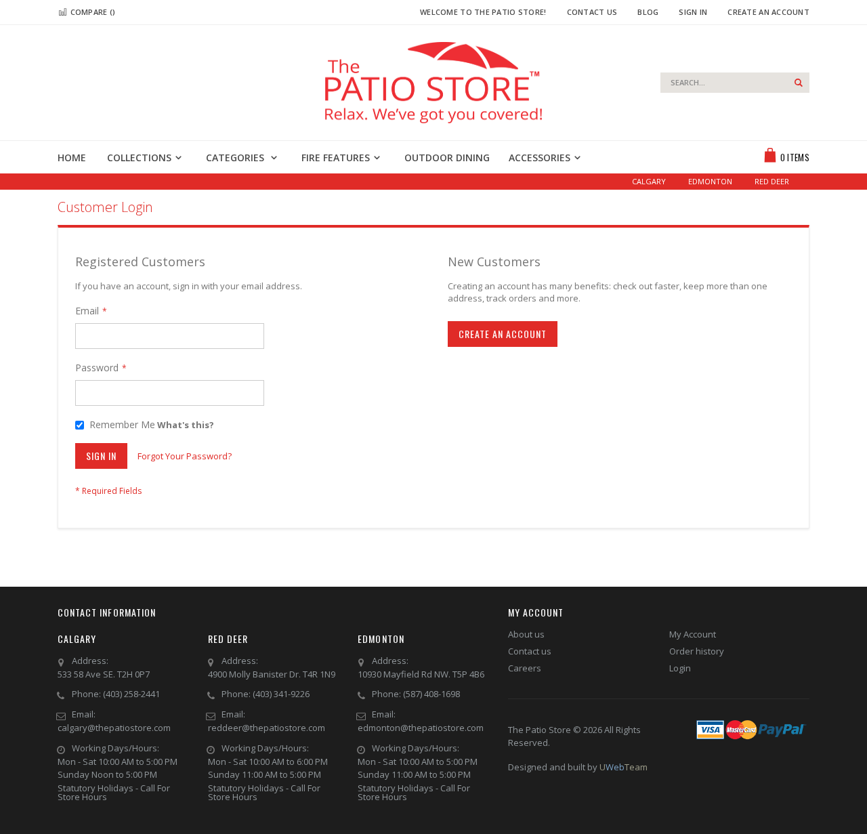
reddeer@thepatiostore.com (266, 728)
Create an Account (768, 12)
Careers (524, 668)
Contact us (529, 651)
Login (680, 668)
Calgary (649, 181)
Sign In (693, 12)
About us (526, 634)
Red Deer (772, 181)
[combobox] (734, 82)
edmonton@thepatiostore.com (421, 728)
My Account (692, 634)
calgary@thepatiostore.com (114, 728)
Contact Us (592, 12)
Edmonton (710, 181)
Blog (647, 12)
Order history (696, 651)
